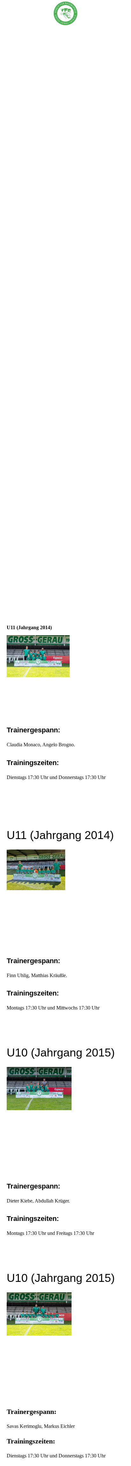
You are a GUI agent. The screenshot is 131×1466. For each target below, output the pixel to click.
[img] (65, 13)
